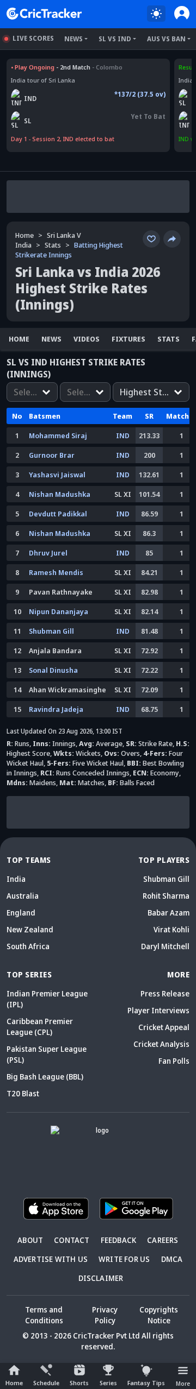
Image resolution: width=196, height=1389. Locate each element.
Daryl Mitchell (165, 946)
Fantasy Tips (146, 1383)
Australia (23, 896)
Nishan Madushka (59, 494)
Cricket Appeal (163, 1027)
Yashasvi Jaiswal (57, 474)
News (73, 38)
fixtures (128, 339)
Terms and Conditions (44, 1314)
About (30, 1240)
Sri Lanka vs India (37, 67)
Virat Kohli (171, 929)
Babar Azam (168, 912)
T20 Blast (23, 1093)
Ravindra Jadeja (56, 709)
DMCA (172, 1259)
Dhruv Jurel (48, 553)
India (16, 879)
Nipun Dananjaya (58, 611)
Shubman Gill (51, 631)
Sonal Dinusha (53, 670)
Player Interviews (158, 1010)
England (21, 912)
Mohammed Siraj (58, 435)
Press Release (164, 993)
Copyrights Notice (158, 1314)
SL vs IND (115, 38)
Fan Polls (173, 1061)
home (19, 339)
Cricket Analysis (161, 1044)
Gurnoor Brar (52, 455)
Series (108, 1383)
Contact (71, 1240)
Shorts (79, 1383)
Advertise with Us (51, 1259)
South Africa (28, 946)
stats (53, 245)
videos (87, 339)
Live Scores (33, 38)
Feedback (119, 1240)
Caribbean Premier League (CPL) (40, 1026)
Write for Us (124, 1259)
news (51, 339)
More (183, 1383)
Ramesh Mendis (56, 572)
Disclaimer (101, 1278)
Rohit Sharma (166, 896)
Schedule (46, 1383)
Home (14, 1383)
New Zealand (30, 929)
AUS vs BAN (166, 38)
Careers (162, 1240)
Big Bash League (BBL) (45, 1076)
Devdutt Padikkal (58, 514)
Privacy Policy (105, 1314)
